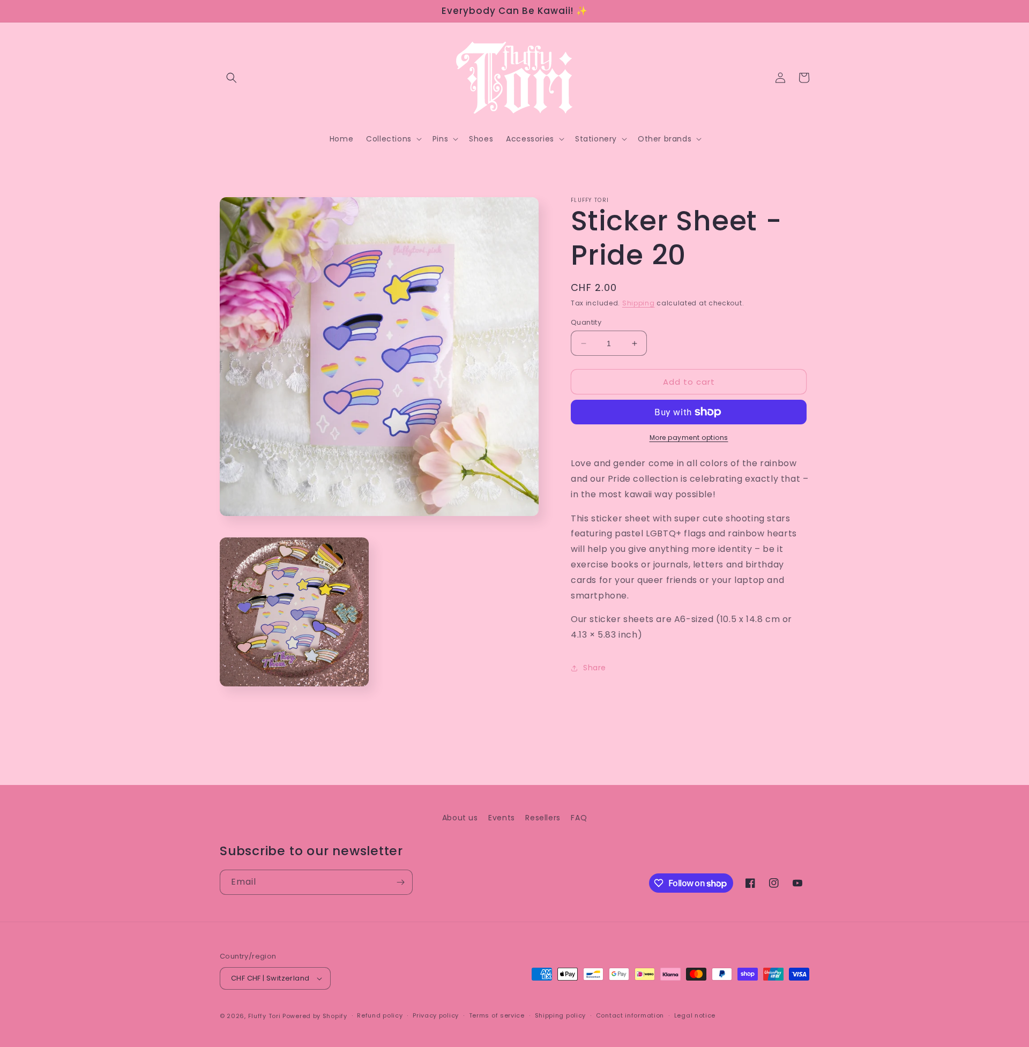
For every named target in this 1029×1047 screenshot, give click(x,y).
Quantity (586, 322)
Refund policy (379, 1015)
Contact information (630, 1015)
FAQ (579, 817)
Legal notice (694, 1015)
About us (460, 817)
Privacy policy (436, 1015)
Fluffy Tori (264, 1016)
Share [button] (594, 668)
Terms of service (497, 1015)
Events (501, 817)
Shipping (638, 303)
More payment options (689, 437)
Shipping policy (560, 1015)
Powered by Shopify (314, 1016)
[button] (231, 77)
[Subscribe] (400, 882)
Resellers (542, 817)
